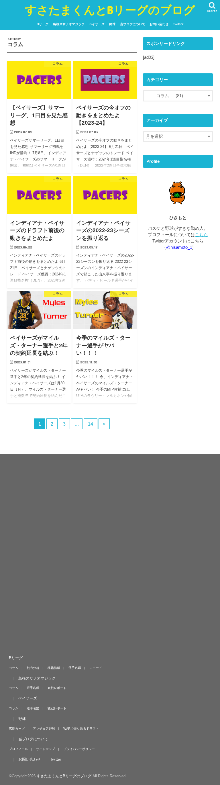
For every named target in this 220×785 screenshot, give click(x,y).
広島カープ (17, 728)
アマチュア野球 (44, 728)
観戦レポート (57, 688)
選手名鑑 (74, 667)
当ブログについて (132, 24)
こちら (201, 234)
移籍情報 (54, 667)
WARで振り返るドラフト (81, 728)
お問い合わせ (159, 24)
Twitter (178, 24)
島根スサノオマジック (69, 24)
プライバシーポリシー (79, 749)
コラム (13, 667)
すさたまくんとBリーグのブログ (110, 9)
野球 (112, 24)
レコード (95, 667)
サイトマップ (45, 749)
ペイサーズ (97, 24)
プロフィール (18, 749)
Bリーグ (42, 24)
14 (90, 423)
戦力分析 (33, 667)
